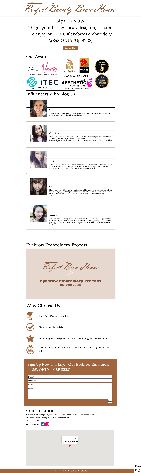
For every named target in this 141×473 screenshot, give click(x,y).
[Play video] (70, 273)
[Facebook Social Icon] (43, 424)
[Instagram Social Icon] (47, 424)
